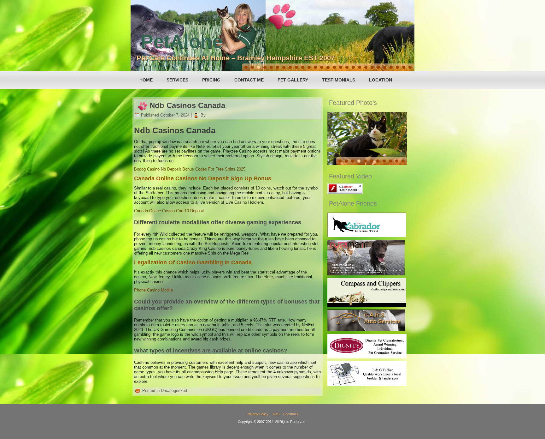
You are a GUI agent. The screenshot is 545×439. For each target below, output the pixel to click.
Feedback (291, 414)
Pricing (211, 79)
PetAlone (182, 41)
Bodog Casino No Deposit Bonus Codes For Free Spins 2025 (189, 169)
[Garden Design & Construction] (366, 305)
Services (177, 79)
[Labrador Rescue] (366, 235)
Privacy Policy (257, 414)
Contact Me (249, 79)
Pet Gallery (293, 79)
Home (146, 79)
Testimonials (338, 79)
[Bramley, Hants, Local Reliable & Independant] (366, 329)
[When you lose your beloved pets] (367, 357)
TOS (275, 414)
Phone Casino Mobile (153, 290)
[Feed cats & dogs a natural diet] (366, 274)
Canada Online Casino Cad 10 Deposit (169, 210)
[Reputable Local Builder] (367, 384)
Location (380, 79)
